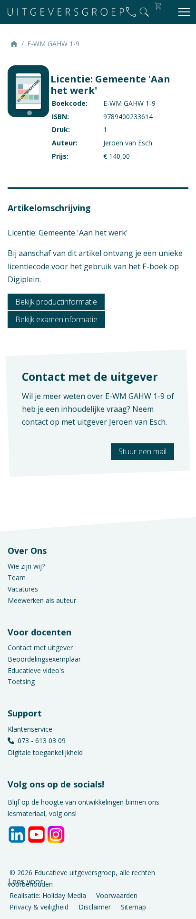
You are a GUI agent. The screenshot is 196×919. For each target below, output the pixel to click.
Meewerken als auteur (42, 600)
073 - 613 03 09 (42, 740)
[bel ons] (130, 12)
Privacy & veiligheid (39, 906)
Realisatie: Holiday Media (48, 895)
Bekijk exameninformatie (56, 319)
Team (17, 577)
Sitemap (133, 906)
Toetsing (21, 681)
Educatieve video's (36, 670)
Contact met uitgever (40, 647)
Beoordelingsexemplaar (44, 659)
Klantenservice (30, 729)
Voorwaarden (116, 895)
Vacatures (23, 588)
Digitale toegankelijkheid (45, 752)
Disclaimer (94, 906)
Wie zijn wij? (26, 566)
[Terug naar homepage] (66, 12)
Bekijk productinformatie (56, 301)
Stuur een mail (142, 451)
